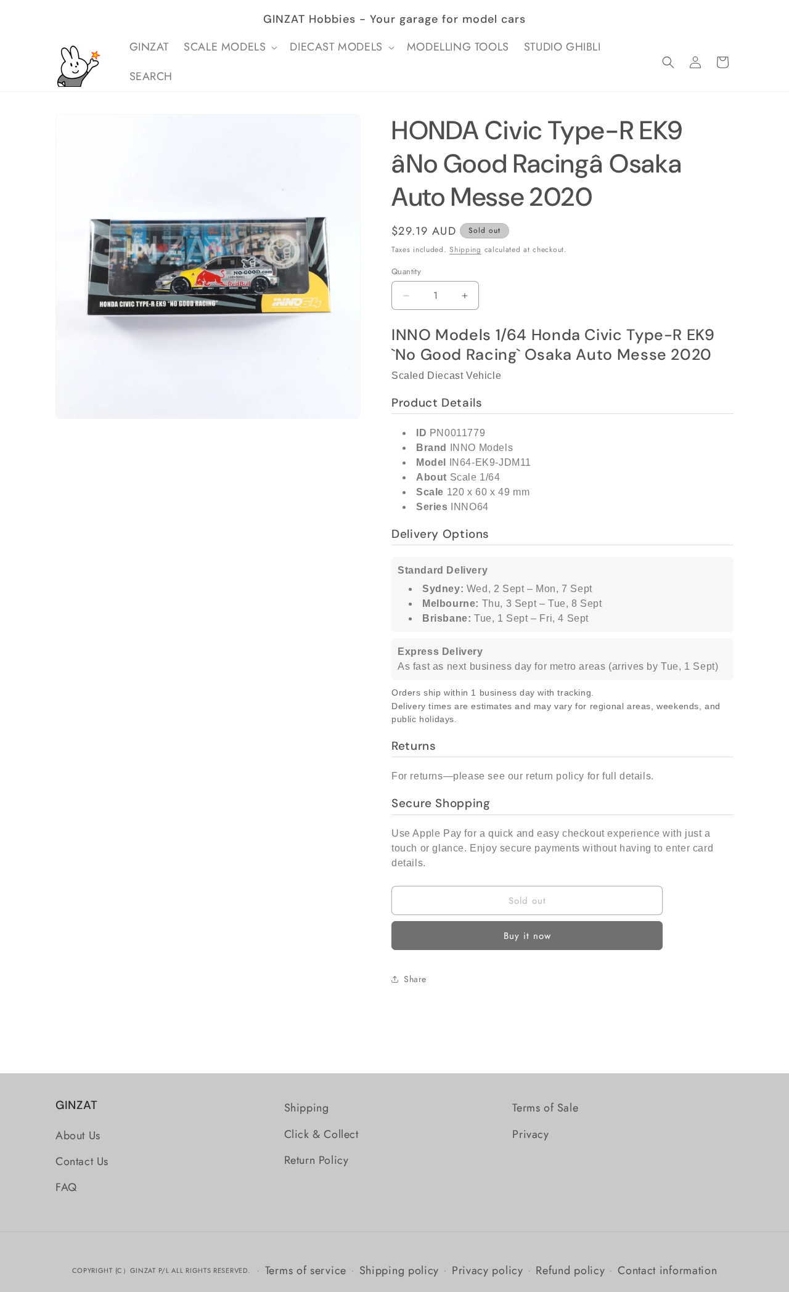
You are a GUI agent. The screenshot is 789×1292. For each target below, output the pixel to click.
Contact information (667, 1270)
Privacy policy (487, 1270)
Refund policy (570, 1270)
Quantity (406, 271)
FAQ (66, 1187)
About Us (77, 1135)
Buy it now (527, 936)
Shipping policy (399, 1270)
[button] (229, 47)
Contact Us (81, 1161)
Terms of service (305, 1270)
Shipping (465, 249)
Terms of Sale (545, 1108)
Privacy (530, 1134)
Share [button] (415, 979)
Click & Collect (321, 1134)
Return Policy (316, 1160)
